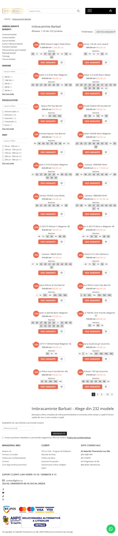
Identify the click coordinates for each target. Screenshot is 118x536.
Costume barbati (9, 34)
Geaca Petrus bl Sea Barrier (51, 285)
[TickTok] (3, 496)
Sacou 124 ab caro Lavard (96, 44)
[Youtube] (3, 492)
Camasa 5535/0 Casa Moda (52, 195)
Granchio (9, 118)
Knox (7, 125)
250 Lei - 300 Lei (11, 159)
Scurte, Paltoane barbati (12, 43)
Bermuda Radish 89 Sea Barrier (96, 105)
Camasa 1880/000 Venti (96, 195)
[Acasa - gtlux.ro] (12, 11)
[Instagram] (3, 499)
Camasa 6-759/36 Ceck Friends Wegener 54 (96, 314)
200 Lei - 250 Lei (11, 156)
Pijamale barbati (9, 53)
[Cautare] (78, 11)
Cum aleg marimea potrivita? (14, 464)
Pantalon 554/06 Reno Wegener (96, 133)
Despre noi (6, 451)
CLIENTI (45, 445)
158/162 (8, 80)
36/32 (7, 76)
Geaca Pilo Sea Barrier (51, 105)
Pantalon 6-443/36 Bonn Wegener (52, 312)
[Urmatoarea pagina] (112, 394)
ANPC (43, 468)
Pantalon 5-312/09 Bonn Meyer (96, 74)
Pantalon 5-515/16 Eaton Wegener (51, 164)
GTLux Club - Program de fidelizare (56, 451)
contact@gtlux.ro (14, 480)
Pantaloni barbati (9, 46)
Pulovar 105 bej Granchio (96, 371)
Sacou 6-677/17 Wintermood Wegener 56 (51, 343)
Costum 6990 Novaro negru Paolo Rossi (52, 44)
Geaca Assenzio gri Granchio (96, 343)
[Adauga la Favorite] (61, 62)
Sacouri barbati (8, 40)
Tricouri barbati (8, 59)
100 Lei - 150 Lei (11, 149)
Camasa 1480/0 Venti (52, 254)
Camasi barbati (8, 37)
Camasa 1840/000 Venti (96, 164)
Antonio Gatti (10, 111)
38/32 (7, 87)
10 (107, 394)
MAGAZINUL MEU (11, 445)
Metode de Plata (48, 454)
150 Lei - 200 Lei (11, 153)
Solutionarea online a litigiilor (53, 464)
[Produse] (90, 11)
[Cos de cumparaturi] (110, 11)
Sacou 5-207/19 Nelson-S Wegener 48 (52, 226)
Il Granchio (9, 121)
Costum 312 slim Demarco (96, 254)
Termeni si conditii (10, 454)
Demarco (9, 115)
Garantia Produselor (50, 461)
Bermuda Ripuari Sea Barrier (52, 133)
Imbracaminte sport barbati (14, 50)
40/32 (7, 83)
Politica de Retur (48, 458)
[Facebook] (3, 489)
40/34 (7, 90)
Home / (8, 19)
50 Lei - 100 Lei (11, 146)
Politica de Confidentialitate (79, 437)
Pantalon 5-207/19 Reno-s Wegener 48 (96, 226)
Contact (5, 461)
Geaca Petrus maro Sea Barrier (96, 285)
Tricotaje (5, 56)
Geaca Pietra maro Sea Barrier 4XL (51, 371)
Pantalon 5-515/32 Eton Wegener (51, 74)
